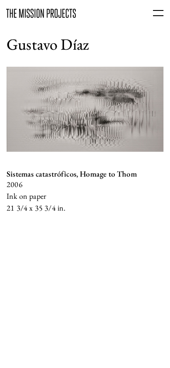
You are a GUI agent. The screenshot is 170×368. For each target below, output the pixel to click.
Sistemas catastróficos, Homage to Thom (72, 174)
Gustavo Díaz (48, 44)
